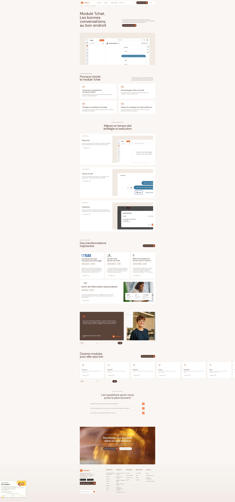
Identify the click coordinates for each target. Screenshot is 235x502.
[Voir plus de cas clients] (149, 245)
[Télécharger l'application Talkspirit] (88, 480)
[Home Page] (85, 3)
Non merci (5, 495)
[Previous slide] (82, 343)
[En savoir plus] (86, 147)
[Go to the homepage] (85, 470)
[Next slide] (120, 343)
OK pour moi (22, 495)
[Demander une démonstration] (110, 448)
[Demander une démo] (142, 2)
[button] (100, 3)
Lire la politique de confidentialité (7, 491)
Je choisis (14, 495)
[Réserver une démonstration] (129, 25)
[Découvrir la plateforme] (125, 448)
